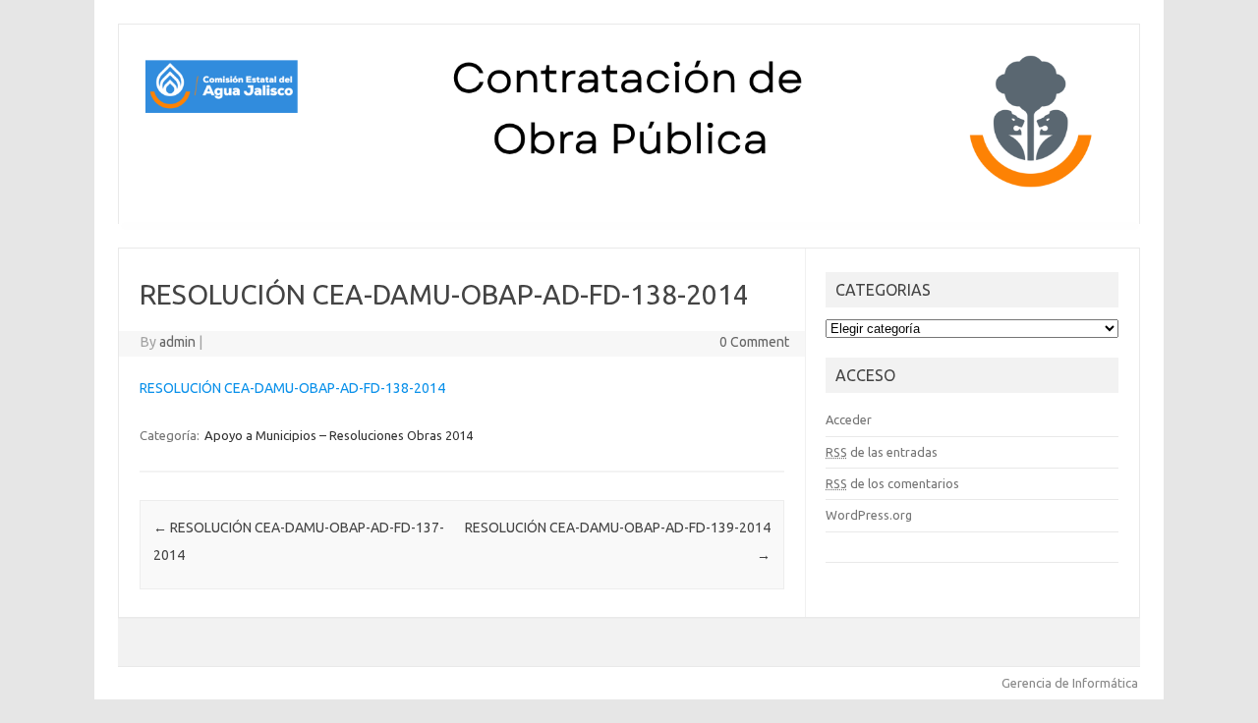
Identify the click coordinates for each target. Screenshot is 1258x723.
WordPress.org (869, 515)
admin (177, 342)
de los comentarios (892, 483)
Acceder (849, 419)
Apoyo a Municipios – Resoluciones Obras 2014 (338, 435)
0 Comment (754, 342)
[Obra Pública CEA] (629, 190)
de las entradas (882, 452)
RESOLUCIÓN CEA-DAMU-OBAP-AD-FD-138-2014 (292, 388)
